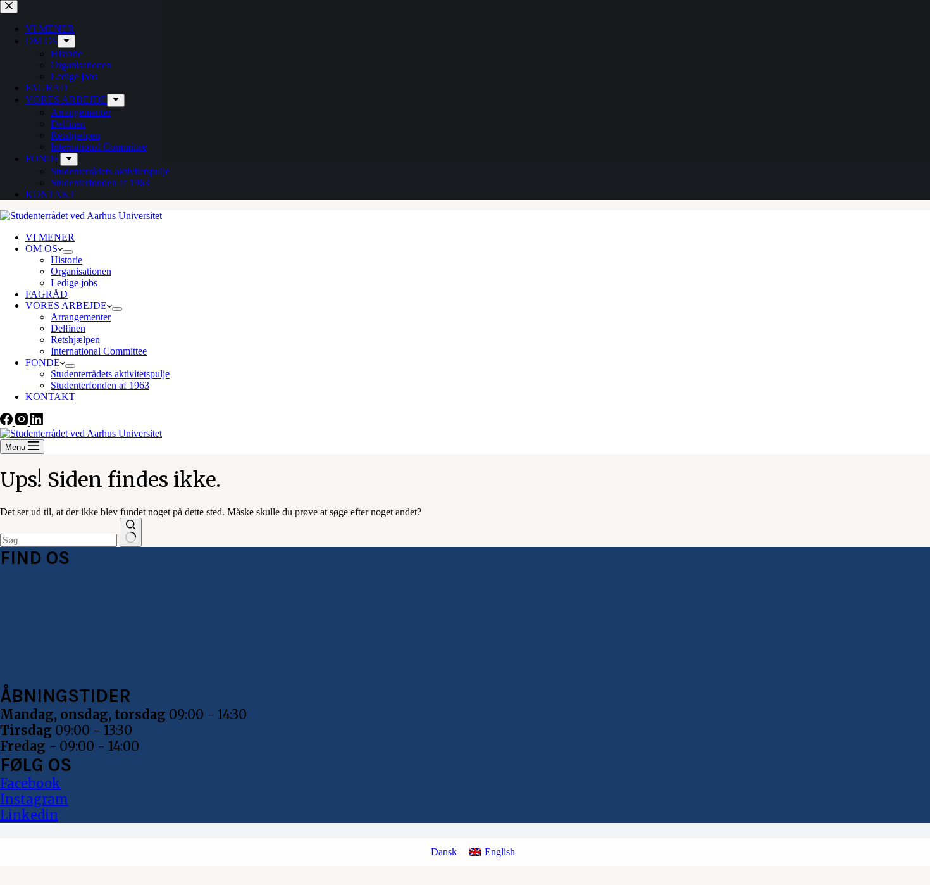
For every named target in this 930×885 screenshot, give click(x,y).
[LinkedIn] (36, 422)
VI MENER (50, 237)
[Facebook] (7, 422)
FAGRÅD (46, 294)
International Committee (99, 351)
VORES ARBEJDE (66, 305)
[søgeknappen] (131, 532)
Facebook (30, 783)
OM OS (41, 248)
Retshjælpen (75, 339)
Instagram (34, 799)
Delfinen (68, 328)
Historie (66, 259)
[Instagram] (22, 422)
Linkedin (29, 815)
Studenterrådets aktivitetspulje (110, 373)
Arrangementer (81, 316)
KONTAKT (50, 396)
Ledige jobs (74, 282)
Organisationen (81, 271)
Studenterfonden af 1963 (100, 385)
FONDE (42, 362)
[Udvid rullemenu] (68, 252)
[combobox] (58, 540)
